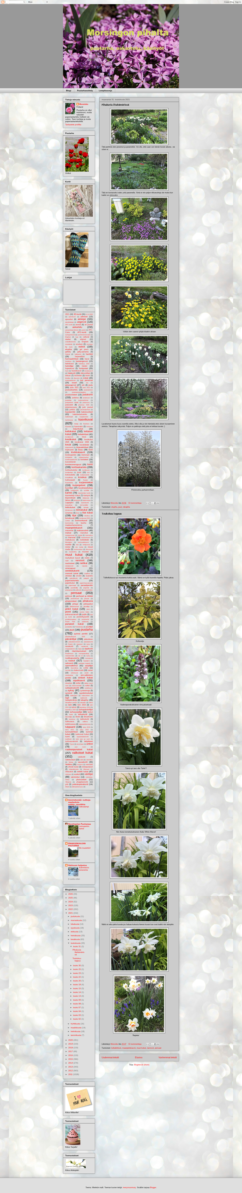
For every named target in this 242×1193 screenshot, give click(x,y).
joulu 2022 (86, 387)
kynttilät (86, 490)
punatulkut (68, 627)
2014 (70, 1063)
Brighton (68, 337)
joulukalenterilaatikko (79, 392)
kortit (90, 464)
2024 (70, 902)
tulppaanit (70, 727)
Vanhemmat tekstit (168, 1057)
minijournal (86, 544)
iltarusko (77, 378)
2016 (70, 1055)
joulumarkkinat (83, 400)
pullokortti (85, 621)
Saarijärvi (86, 661)
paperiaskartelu (72, 580)
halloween (78, 354)
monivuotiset (78, 549)
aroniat (78, 325)
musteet (85, 552)
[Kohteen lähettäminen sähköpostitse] (147, 503)
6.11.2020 (89, 314)
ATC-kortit (81, 332)
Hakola (67, 354)
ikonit (87, 376)
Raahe (70, 644)
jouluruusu (86, 402)
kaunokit (68, 426)
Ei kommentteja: (135, 503)
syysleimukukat (86, 693)
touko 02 (77, 1019)
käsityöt (86, 496)
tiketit (77, 717)
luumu (83, 523)
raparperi (79, 644)
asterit (83, 330)
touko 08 (77, 1004)
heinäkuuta (76, 935)
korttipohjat (69, 472)
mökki (87, 558)
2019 (70, 1044)
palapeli (86, 578)
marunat (71, 537)
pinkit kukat (71, 609)
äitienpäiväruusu (77, 787)
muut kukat (141, 1048)
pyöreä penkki (81, 634)
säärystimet (86, 695)
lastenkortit (85, 503)
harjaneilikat (80, 357)
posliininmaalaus (70, 619)
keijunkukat (78, 429)
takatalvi (83, 702)
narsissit (150, 1048)
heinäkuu (68, 361)
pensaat (158, 1048)
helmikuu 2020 (84, 364)
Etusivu (138, 1057)
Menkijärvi (68, 542)
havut (87, 359)
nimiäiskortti (69, 566)
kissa (80, 450)
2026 (70, 894)
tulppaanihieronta (84, 724)
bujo (76, 337)
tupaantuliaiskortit (83, 736)
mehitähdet (84, 540)
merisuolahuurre (83, 542)
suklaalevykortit (72, 688)
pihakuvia (88, 601)
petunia (86, 598)
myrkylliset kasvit (72, 558)
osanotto (89, 576)
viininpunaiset (87, 767)
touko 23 (77, 973)
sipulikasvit (79, 680)
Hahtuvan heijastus (77, 865)
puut (120, 507)
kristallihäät (69, 477)
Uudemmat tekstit (110, 1057)
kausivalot (78, 427)
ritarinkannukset (79, 651)
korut (79, 472)
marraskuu (89, 535)
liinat (77, 513)
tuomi (67, 737)
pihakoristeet (71, 601)
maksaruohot (82, 530)
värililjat (89, 774)
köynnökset (70, 498)
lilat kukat (87, 512)
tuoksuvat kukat (82, 734)
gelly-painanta (83, 352)
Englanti (85, 342)
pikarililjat (86, 606)
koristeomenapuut (73, 464)
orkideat (68, 576)
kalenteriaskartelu (80, 414)
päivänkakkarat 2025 (75, 636)
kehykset (89, 426)
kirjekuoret (69, 450)
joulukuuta (75, 916)
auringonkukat (70, 335)
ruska (88, 656)
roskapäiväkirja (84, 653)
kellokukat (70, 431)
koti (88, 472)
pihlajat (75, 604)
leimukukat (81, 510)
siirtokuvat (74, 673)
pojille (84, 614)
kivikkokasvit (78, 452)
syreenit (68, 693)
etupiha (114, 507)
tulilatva (85, 721)
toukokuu (72, 719)
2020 (70, 1040)
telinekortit (82, 714)
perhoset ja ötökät (84, 596)
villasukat (69, 772)
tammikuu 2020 (70, 709)
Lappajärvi (69, 503)
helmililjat (69, 366)
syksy (71, 690)
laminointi (77, 500)
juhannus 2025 (83, 405)
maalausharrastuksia (73, 525)
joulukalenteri (88, 390)
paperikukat (70, 583)
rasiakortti (84, 646)
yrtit (66, 784)
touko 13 (77, 996)
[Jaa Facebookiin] (155, 503)
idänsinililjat (85, 373)
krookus (82, 477)
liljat (74, 515)
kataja (76, 424)
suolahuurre (89, 688)
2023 (70, 905)
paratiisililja (74, 588)
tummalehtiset (71, 732)
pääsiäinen (88, 639)
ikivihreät (78, 376)
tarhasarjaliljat (76, 712)
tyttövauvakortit (71, 741)
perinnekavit (75, 598)
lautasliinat (68, 505)
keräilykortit (69, 437)
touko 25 (77, 969)
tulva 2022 (84, 729)
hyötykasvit (89, 371)
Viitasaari (86, 769)
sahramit (69, 663)
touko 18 (77, 984)
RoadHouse (69, 653)
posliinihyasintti (83, 617)
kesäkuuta (75, 939)
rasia (88, 644)
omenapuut (70, 568)
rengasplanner (70, 649)
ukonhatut (80, 744)
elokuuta (75, 931)
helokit (84, 366)
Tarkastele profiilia (73, 124)
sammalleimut (71, 665)
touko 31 (77, 946)
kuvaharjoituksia (85, 488)
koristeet (84, 459)
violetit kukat (82, 771)
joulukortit (87, 394)
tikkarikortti (88, 717)
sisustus (68, 683)
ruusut (71, 660)
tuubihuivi (68, 739)
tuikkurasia (69, 722)
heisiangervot (82, 361)
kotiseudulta (70, 475)
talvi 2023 (81, 705)
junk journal (87, 407)
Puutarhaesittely (85, 90)
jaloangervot (70, 385)
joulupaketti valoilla (71, 402)
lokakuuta (75, 924)
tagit (67, 698)
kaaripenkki (70, 412)
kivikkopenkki (70, 455)
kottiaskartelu (84, 475)
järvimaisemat (85, 409)
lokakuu (87, 516)
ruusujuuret (89, 658)
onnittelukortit (72, 570)
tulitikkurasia (70, 724)
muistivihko (73, 552)
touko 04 (77, 1011)
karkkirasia (69, 420)
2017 (70, 1051)
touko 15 (77, 988)
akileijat (82, 319)
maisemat (69, 530)
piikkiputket (88, 604)
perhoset (68, 596)
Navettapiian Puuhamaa (79, 824)
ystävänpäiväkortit (80, 784)
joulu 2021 (74, 387)
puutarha (87, 629)
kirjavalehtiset (82, 447)
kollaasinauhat (84, 457)
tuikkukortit (84, 719)
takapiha (126, 507)
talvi (70, 705)
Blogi (68, 90)
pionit (68, 611)
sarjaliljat (89, 665)
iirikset (68, 376)
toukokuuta (76, 943)
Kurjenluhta (69, 482)
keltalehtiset (116, 1048)
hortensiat (83, 368)
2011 (70, 1074)
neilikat (83, 563)
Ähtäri (67, 787)
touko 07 (77, 1007)
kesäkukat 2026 (82, 442)
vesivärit (89, 764)
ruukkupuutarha (72, 658)
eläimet (83, 339)
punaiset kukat (74, 624)
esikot (82, 346)
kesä (84, 437)
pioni (88, 609)
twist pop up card (83, 739)
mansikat (84, 533)
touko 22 (77, 977)
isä (87, 383)
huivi (66, 371)
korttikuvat (85, 470)
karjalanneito (84, 417)
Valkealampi (84, 807)
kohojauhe (68, 457)
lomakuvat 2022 (84, 518)
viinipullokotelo (74, 769)
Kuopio (85, 480)
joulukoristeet (71, 395)
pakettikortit (73, 578)
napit (66, 560)
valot (81, 760)
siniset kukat (85, 677)
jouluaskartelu (71, 390)
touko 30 (77, 965)
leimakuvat (69, 510)
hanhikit (89, 354)
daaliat (68, 339)
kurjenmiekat (86, 482)
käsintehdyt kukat (72, 496)
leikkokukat (70, 507)
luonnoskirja (69, 523)
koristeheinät (70, 462)
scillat (85, 668)
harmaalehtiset (71, 359)
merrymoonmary (129, 1187)
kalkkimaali (69, 417)
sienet (90, 670)
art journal (89, 325)
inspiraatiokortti (70, 380)
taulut (71, 714)
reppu (80, 649)
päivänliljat (70, 639)
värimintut (75, 777)
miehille (68, 545)
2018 (70, 1047)
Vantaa (71, 762)
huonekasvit (76, 371)
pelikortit (78, 590)
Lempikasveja (105, 90)
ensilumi (79, 344)
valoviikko (89, 760)
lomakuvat (69, 518)
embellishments (70, 342)
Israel (74, 382)
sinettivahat (69, 675)
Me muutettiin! (85, 848)
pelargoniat (69, 590)
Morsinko (83, 104)
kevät (68, 444)
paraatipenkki (87, 585)
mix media (79, 547)
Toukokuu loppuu (112, 513)
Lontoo (67, 520)
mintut (67, 547)
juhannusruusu (71, 407)
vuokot (77, 774)
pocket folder (84, 612)
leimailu (86, 507)
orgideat (87, 573)
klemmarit (85, 455)
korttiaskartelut (71, 470)
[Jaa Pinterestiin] (158, 503)
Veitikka (68, 764)
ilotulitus (68, 378)
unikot (89, 744)
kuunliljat (69, 488)
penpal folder (88, 590)
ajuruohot (69, 319)
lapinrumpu (86, 500)
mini (77, 544)
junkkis (72, 410)
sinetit (86, 673)
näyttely (84, 566)
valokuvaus (70, 759)
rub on (80, 656)
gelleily (68, 352)
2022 (70, 909)
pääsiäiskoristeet (74, 642)
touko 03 (77, 1015)
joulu (91, 385)
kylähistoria (74, 490)
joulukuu (75, 398)
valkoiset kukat (82, 752)
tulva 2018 (86, 727)
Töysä (71, 744)
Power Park (70, 621)
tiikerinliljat (68, 717)
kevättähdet (84, 445)
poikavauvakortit (72, 614)
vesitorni (80, 764)
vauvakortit (83, 762)
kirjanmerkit (69, 447)
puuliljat (89, 627)
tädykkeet (88, 741)
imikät (85, 378)
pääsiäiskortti (88, 642)
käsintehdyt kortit (84, 493)
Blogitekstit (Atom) (141, 1065)
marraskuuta (76, 920)
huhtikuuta (76, 1024)
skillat (78, 683)
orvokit (79, 576)
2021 (67, 314)
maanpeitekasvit (129, 1048)
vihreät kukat (73, 767)
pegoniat (86, 588)
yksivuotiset (81, 779)
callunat (86, 337)
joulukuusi (86, 398)
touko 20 (77, 981)
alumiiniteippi (69, 322)
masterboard (85, 537)
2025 (70, 898)
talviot (74, 707)
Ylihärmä (68, 782)
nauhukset (70, 563)
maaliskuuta (76, 1027)
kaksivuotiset (87, 412)
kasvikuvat (85, 419)
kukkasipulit (70, 480)
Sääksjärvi (73, 695)
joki (83, 385)
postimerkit (85, 619)
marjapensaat (70, 535)
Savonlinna (74, 668)
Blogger (153, 1187)
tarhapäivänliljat (86, 709)
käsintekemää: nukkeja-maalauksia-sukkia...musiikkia (79, 802)
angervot (81, 322)
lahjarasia (86, 498)
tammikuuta (76, 1035)
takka (91, 702)
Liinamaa (69, 513)
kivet (91, 450)
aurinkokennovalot (84, 335)
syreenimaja (85, 691)
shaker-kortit (78, 670)
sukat (87, 686)
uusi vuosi (80, 747)
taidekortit (83, 698)
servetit (67, 670)
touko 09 (77, 1000)
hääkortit (71, 373)
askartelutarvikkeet (71, 330)
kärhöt (68, 492)
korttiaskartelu (79, 467)
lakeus (68, 500)
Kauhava (86, 424)
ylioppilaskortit (82, 782)
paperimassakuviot (86, 583)
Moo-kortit (89, 549)
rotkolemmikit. (70, 656)
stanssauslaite (77, 685)
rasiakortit (69, 646)
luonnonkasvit (81, 520)
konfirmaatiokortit (71, 459)
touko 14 (77, 992)
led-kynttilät (84, 505)
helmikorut (69, 364)
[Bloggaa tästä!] (150, 503)
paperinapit (72, 585)
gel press (84, 349)
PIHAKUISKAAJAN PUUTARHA (77, 844)
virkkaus (68, 774)
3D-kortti (77, 314)
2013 (70, 1067)
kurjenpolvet (79, 485)
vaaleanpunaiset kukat (79, 749)
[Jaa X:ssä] (152, 503)
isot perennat (86, 380)
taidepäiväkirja (71, 700)
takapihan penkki (71, 702)
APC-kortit (68, 325)
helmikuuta (76, 1031)
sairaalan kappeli (84, 663)
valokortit (81, 757)
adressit (84, 316)
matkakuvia (70, 540)
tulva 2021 (69, 729)
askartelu (77, 327)
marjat (80, 535)
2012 (70, 1070)
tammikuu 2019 (85, 707)
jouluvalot (69, 405)
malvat (68, 533)
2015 (70, 1059)
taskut (90, 712)
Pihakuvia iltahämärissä (115, 104)
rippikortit (89, 649)
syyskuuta (75, 928)
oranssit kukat (71, 573)
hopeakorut (69, 368)
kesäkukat (70, 439)
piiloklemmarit (74, 606)
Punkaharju (79, 627)
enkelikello (68, 344)
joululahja (68, 400)
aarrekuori (72, 317)
